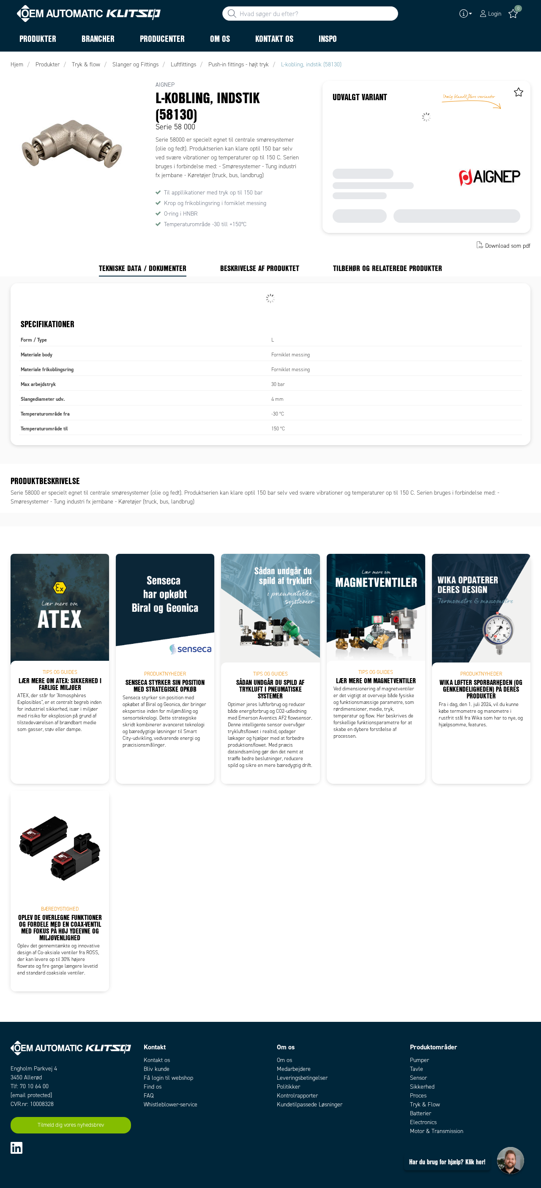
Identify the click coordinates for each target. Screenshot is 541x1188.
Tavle (416, 1069)
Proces (418, 1095)
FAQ (148, 1095)
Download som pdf (507, 245)
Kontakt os (157, 1060)
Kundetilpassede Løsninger (309, 1104)
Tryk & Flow (425, 1104)
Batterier (420, 1113)
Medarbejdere (294, 1069)
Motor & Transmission (436, 1131)
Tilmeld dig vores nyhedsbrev (71, 1125)
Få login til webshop (168, 1077)
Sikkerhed (422, 1086)
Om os (284, 1060)
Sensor (418, 1077)
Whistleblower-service (170, 1104)
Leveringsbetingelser (302, 1077)
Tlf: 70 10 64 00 (30, 1086)
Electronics (423, 1122)
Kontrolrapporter (297, 1095)
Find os (152, 1086)
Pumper (419, 1060)
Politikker (288, 1086)
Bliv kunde (156, 1069)
